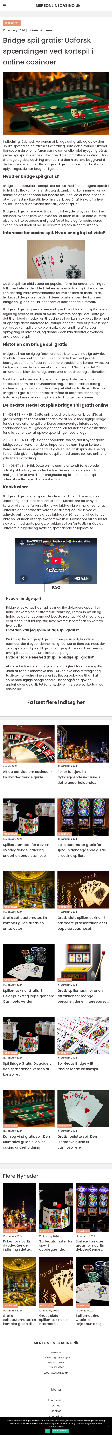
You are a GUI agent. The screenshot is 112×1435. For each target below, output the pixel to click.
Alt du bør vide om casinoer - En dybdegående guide (28, 774)
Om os (56, 1405)
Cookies (56, 1411)
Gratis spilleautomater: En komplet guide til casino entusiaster (25, 923)
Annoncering (56, 1400)
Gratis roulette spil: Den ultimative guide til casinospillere (77, 1142)
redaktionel (11, 22)
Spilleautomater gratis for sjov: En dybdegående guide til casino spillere (81, 850)
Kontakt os (56, 1416)
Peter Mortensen (43, 30)
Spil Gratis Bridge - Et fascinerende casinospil (77, 1066)
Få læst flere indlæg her (56, 702)
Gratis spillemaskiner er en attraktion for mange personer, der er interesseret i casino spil (82, 996)
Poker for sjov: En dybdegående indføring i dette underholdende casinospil (78, 777)
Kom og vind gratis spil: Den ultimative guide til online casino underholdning (26, 1142)
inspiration (10, 761)
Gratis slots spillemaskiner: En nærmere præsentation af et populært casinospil (82, 923)
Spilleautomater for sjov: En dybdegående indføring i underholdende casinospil (26, 850)
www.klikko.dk (59, 1372)
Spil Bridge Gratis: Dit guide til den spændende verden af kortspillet (27, 1069)
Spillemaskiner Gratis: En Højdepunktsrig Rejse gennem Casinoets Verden (28, 996)
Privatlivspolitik (60, 1430)
